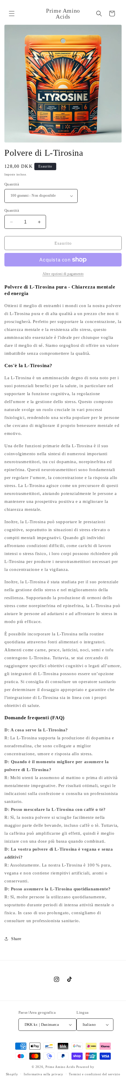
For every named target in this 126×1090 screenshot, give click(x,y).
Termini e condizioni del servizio (94, 1074)
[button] (11, 13)
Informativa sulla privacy (43, 1074)
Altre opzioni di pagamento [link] (63, 274)
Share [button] (16, 939)
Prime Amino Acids (60, 1067)
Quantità (11, 184)
